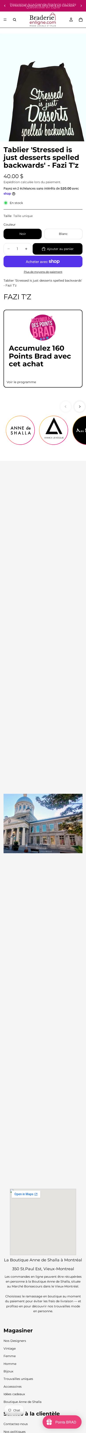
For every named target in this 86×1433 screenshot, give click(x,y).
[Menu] (5, 20)
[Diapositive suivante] (81, 6)
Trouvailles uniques (18, 1379)
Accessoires (13, 1386)
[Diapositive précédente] (5, 6)
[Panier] (81, 20)
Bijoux (8, 1371)
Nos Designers (15, 1341)
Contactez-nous (16, 1424)
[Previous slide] (65, 406)
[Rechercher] (14, 20)
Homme (10, 1364)
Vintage (10, 1348)
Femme (10, 1356)
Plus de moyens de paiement (43, 271)
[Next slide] (79, 406)
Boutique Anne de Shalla (22, 1402)
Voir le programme (21, 382)
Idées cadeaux (14, 1394)
